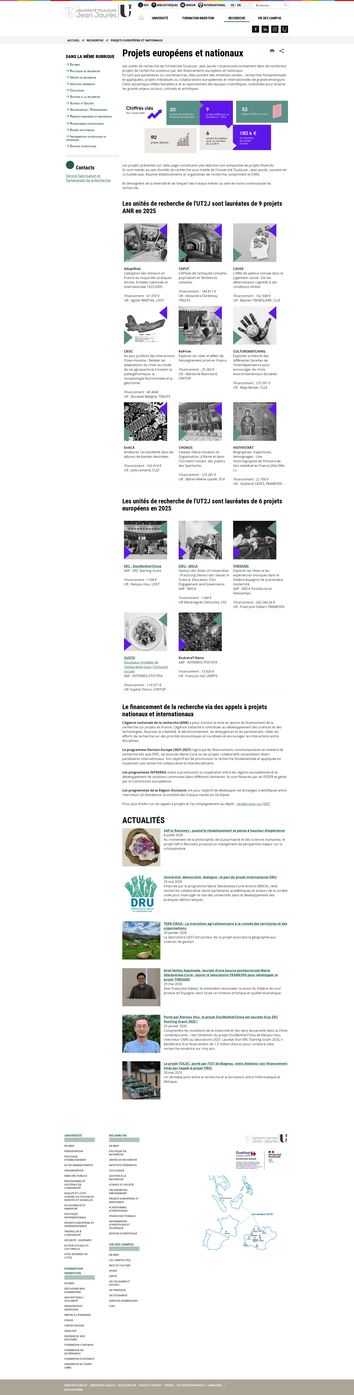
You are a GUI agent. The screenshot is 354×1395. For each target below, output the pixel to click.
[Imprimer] (272, 51)
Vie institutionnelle (191, 1385)
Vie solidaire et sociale (119, 1283)
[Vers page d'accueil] (98, 11)
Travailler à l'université (72, 1233)
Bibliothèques (167, 5)
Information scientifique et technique (86, 138)
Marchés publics (75, 1176)
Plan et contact (150, 1385)
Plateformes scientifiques (87, 123)
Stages (68, 1320)
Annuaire (215, 1385)
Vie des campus (269, 18)
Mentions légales (103, 1385)
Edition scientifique (83, 146)
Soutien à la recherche (85, 96)
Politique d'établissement (75, 1158)
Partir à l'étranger (77, 1315)
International (214, 5)
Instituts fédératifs (82, 84)
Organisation (74, 1170)
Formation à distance (79, 1359)
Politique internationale (75, 1215)
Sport (113, 1271)
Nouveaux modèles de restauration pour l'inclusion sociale (146, 665)
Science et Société (82, 103)
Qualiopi (70, 1331)
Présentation (73, 1151)
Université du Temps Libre (78, 1365)
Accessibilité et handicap (74, 1207)
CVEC (112, 1306)
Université (160, 18)
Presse (169, 1385)
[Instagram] (274, 29)
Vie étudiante (118, 1295)
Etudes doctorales (82, 130)
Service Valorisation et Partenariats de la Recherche (88, 178)
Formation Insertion (198, 18)
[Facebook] (255, 29)
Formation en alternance (74, 1351)
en (239, 5)
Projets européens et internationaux (79, 1224)
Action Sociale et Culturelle (76, 1247)
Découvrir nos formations (74, 1290)
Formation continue (78, 1345)
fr (232, 5)
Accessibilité (127, 1385)
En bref (75, 64)
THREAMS (241, 566)
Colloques (77, 90)
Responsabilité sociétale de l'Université (74, 1184)
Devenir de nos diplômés (74, 1337)
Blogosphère (73, 1390)
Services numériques (123, 1300)
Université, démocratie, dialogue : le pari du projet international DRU (220, 877)
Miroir (190, 5)
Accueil (73, 40)
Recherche (236, 18)
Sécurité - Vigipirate (78, 1240)
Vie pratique (117, 1290)
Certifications (74, 1325)
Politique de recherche (85, 71)
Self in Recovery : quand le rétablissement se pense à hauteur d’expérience (224, 830)
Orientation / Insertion (73, 1307)
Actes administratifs (78, 1165)
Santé (113, 1276)
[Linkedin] (265, 29)
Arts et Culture (119, 1265)
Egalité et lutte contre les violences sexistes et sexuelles (79, 1197)
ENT (146, 5)
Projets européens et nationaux (136, 40)
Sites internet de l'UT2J (76, 1255)
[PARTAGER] (281, 51)
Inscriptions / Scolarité (74, 1299)
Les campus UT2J (119, 1260)
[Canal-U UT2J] (284, 29)
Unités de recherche (83, 77)
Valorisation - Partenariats (88, 109)
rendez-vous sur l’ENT (253, 804)
